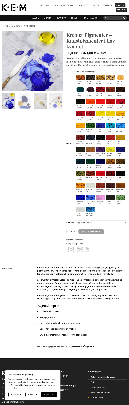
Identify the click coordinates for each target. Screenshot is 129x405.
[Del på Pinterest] (82, 249)
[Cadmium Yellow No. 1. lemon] (100, 113)
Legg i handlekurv (91, 231)
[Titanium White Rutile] (90, 185)
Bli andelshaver (98, 387)
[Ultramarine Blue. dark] (80, 197)
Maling (35, 17)
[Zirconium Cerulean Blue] (90, 209)
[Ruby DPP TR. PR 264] (110, 173)
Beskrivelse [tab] (7, 268)
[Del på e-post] (78, 249)
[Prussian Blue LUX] (100, 161)
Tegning (61, 17)
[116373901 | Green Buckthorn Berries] (100, 77)
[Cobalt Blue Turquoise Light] (110, 125)
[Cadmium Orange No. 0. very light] (90, 101)
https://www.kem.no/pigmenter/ (80, 346)
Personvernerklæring (100, 392)
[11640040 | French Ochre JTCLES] (120, 77)
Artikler (45, 5)
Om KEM (95, 5)
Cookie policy (97, 397)
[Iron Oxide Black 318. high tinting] (100, 137)
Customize (16, 394)
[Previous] (6, 61)
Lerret (73, 17)
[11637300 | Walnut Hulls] (90, 77)
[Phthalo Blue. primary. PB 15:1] (120, 149)
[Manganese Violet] (100, 149)
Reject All (32, 394)
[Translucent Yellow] (120, 185)
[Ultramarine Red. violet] (100, 197)
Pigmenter (30, 26)
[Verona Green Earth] (120, 197)
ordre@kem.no (17, 401)
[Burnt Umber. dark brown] (80, 101)
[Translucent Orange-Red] (100, 185)
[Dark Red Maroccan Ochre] (80, 137)
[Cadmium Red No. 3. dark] (90, 113)
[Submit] (124, 18)
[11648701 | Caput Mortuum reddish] (90, 89)
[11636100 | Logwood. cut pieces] (80, 77)
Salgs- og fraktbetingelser (103, 377)
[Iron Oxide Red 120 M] (110, 137)
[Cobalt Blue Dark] (100, 125)
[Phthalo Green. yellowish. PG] (90, 161)
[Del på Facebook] (69, 249)
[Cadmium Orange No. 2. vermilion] (110, 101)
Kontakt (107, 5)
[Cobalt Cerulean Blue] (120, 125)
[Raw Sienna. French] (110, 161)
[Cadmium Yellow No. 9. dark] (80, 125)
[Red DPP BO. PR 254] (100, 173)
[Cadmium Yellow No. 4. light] (110, 113)
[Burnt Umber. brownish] (120, 89)
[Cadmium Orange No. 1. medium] (100, 101)
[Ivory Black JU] (80, 149)
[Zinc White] (80, 209)
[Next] (58, 61)
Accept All (49, 394)
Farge (68, 143)
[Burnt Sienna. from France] (110, 89)
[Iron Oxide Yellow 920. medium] (120, 137)
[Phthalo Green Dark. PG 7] (80, 161)
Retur (93, 382)
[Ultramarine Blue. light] (90, 197)
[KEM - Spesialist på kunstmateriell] (14, 7)
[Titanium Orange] (80, 185)
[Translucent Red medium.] (110, 185)
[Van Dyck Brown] (110, 197)
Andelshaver (68, 5)
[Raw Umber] (120, 161)
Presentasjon (90, 17)
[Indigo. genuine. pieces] (90, 137)
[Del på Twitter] (73, 249)
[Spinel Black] (120, 173)
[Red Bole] (90, 173)
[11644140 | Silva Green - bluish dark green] (80, 89)
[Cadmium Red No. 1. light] (120, 101)
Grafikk (48, 17)
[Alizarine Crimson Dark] (100, 89)
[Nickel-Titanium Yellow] (110, 149)
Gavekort (83, 5)
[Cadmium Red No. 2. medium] (80, 113)
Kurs (55, 5)
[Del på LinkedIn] (87, 249)
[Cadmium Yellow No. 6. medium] (120, 113)
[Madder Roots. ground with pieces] (90, 149)
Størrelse (70, 222)
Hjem (5, 26)
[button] (120, 5)
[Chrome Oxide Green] (90, 125)
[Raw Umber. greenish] (80, 173)
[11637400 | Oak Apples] (110, 77)
